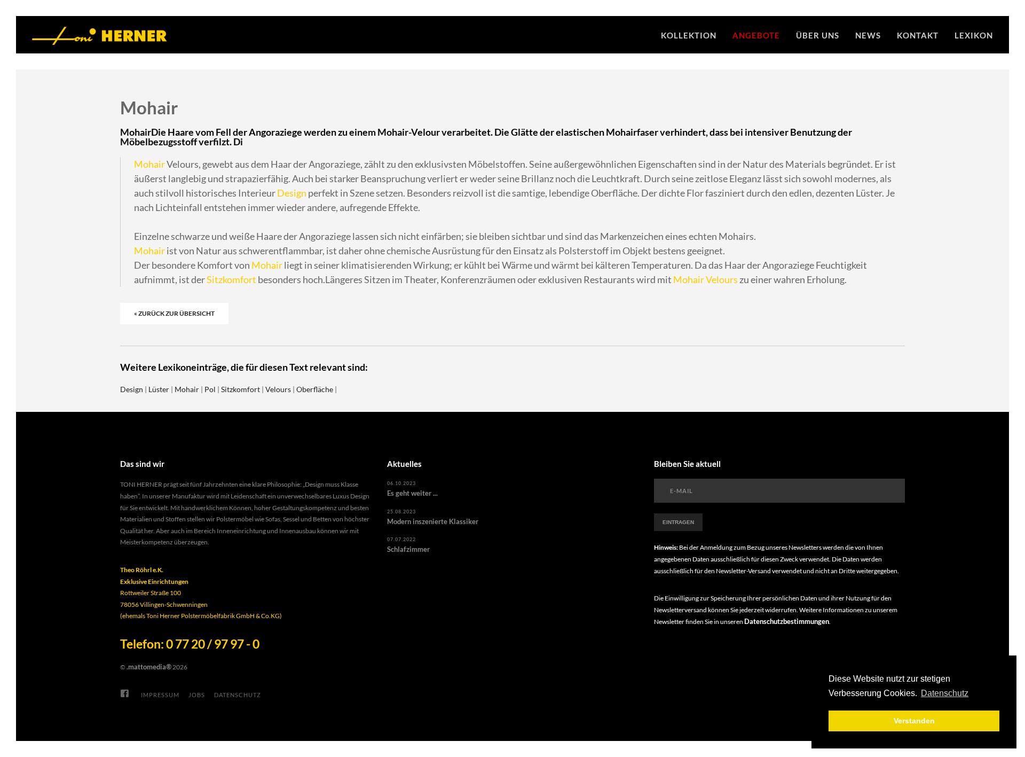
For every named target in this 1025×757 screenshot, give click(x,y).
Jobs (196, 694)
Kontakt (918, 35)
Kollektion (688, 35)
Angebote (756, 35)
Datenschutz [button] (944, 693)
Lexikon (974, 35)
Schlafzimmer (408, 549)
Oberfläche (314, 389)
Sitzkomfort (231, 279)
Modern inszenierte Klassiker (432, 521)
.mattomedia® (149, 666)
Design (291, 193)
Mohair (149, 164)
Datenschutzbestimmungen (786, 621)
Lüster (158, 389)
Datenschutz (237, 694)
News (868, 35)
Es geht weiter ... (412, 493)
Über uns (817, 35)
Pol (210, 389)
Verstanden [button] (914, 720)
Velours (722, 279)
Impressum (160, 694)
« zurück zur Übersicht (174, 313)
